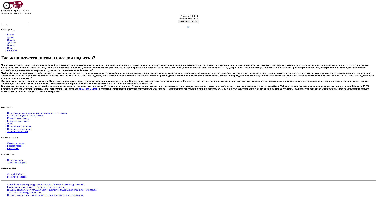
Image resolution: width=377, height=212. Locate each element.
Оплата (10, 45)
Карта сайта (13, 148)
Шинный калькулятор (18, 118)
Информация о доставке (19, 126)
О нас (10, 48)
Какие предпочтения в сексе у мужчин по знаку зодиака (35, 187)
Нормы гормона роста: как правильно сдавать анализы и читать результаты (45, 195)
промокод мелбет (88, 89)
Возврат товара (14, 146)
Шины (10, 34)
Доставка (11, 42)
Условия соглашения (17, 131)
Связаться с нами (15, 143)
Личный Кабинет (16, 174)
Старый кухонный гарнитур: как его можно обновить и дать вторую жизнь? (45, 184)
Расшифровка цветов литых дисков (25, 115)
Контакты (12, 50)
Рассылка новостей (16, 176)
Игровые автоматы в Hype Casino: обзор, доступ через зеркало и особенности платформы (52, 189)
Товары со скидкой (16, 162)
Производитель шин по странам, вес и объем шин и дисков (37, 113)
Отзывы (11, 40)
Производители (15, 160)
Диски (10, 37)
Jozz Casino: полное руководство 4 (24, 192)
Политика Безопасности (19, 129)
